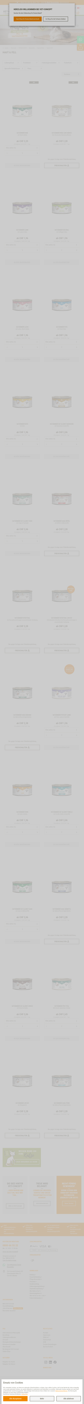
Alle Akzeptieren (15, 1398)
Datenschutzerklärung (61, 1391)
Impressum (24, 1394)
